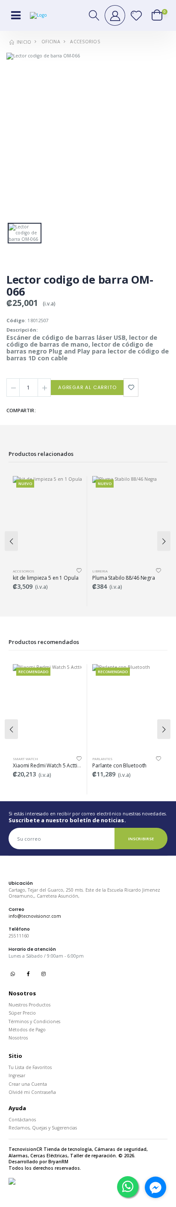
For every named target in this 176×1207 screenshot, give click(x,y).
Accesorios (85, 42)
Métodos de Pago (27, 1030)
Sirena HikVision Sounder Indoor (130, 765)
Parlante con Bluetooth (40, 765)
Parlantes (23, 758)
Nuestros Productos (29, 1005)
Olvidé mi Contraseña (32, 1092)
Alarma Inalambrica (111, 758)
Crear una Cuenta (28, 1084)
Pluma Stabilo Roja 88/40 (121, 577)
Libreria (20, 571)
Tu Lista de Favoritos (30, 1067)
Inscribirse (141, 839)
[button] (94, 15)
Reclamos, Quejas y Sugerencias (43, 1128)
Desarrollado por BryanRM (38, 1162)
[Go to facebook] (155, 1187)
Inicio (23, 42)
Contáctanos (22, 1120)
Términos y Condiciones (34, 1021)
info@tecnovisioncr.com (35, 916)
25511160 (19, 936)
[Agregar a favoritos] (130, 387)
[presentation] (11, 541)
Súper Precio (22, 1013)
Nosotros (18, 1038)
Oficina (50, 42)
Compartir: (21, 410)
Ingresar (17, 1075)
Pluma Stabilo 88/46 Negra (44, 577)
